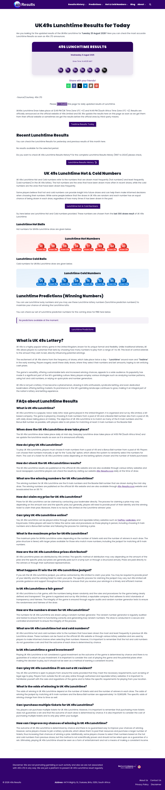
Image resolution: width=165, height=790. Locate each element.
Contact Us (155, 780)
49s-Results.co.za (104, 471)
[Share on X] (79, 86)
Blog (132, 4)
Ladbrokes (131, 520)
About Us (143, 780)
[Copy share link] (91, 86)
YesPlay (121, 520)
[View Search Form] (150, 4)
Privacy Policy (142, 784)
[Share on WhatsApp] (68, 86)
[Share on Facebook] (74, 86)
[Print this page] (96, 86)
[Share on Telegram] (85, 86)
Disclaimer (156, 784)
